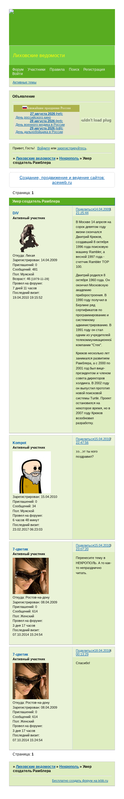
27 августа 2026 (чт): (46, 113)
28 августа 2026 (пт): (46, 121)
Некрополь (69, 158)
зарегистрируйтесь (71, 148)
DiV (16, 213)
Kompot (19, 443)
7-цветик (20, 549)
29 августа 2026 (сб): (46, 128)
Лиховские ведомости (35, 158)
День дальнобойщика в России (39, 132)
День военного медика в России (40, 124)
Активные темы (24, 82)
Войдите (43, 148)
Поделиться (85, 209)
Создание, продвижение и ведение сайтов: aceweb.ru (62, 180)
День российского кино (33, 117)
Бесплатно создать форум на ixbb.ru (80, 780)
